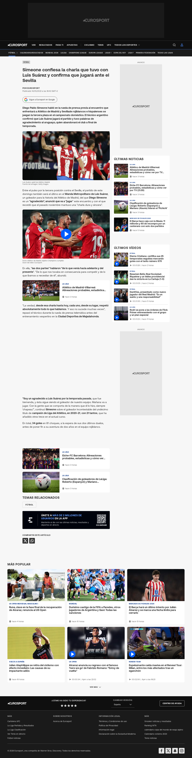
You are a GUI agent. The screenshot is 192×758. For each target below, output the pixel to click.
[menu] (174, 45)
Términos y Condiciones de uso (113, 721)
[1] (62, 705)
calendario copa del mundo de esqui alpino (163, 730)
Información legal (106, 730)
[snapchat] (175, 751)
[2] (65, 705)
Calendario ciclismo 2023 (155, 734)
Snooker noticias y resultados (157, 721)
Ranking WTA (150, 725)
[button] (66, 234)
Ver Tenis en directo (16, 734)
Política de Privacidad (108, 725)
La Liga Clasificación (16, 730)
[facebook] (161, 751)
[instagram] (182, 751)
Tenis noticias (150, 738)
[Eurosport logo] (17, 45)
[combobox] (123, 705)
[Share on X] (25, 541)
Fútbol (26, 62)
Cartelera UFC (13, 721)
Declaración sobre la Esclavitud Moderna (117, 734)
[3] (68, 705)
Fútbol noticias (14, 738)
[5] (75, 705)
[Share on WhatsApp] (32, 541)
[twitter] (168, 751)
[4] (72, 705)
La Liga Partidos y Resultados (20, 725)
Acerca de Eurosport (62, 721)
